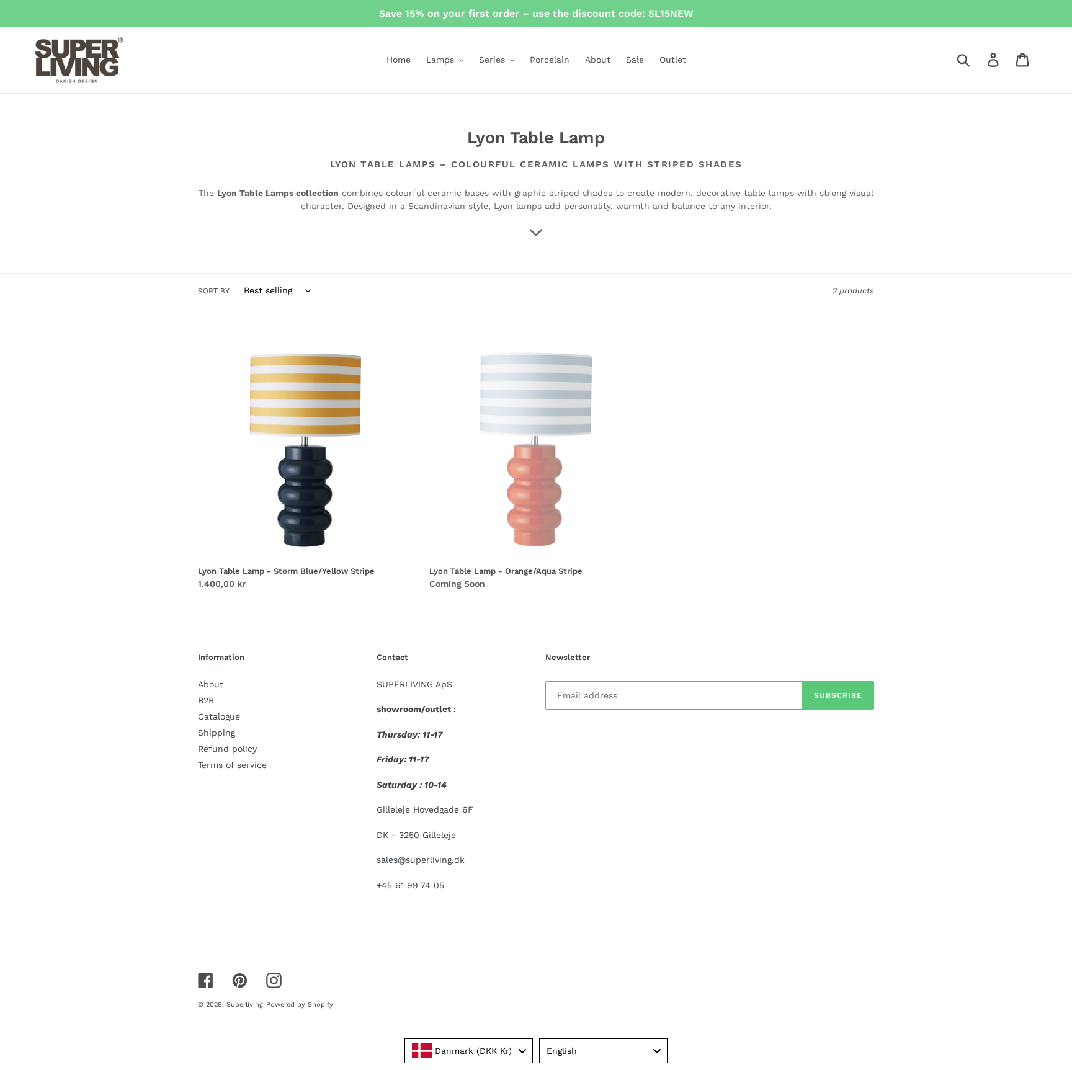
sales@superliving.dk (421, 860)
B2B (206, 700)
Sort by (214, 291)
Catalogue (219, 716)
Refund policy (227, 749)
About (210, 684)
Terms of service (232, 765)
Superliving (244, 1005)
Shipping (216, 733)
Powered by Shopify (299, 1005)
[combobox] (468, 1050)
